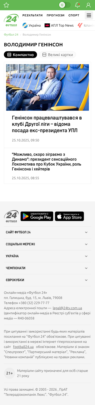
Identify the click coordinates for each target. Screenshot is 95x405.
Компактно (23, 54)
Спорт (73, 15)
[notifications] (77, 5)
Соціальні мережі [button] (20, 244)
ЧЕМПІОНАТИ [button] (15, 268)
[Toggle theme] (64, 4)
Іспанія (89, 25)
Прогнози (56, 15)
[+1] (6, 5)
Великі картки (60, 54)
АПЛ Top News (62, 25)
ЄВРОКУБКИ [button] (15, 280)
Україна (35, 25)
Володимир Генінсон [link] (37, 34)
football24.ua (23, 347)
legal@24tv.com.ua (67, 308)
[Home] (11, 25)
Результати (32, 15)
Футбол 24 (11, 34)
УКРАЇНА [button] (12, 256)
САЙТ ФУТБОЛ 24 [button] (18, 232)
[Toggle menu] (89, 15)
